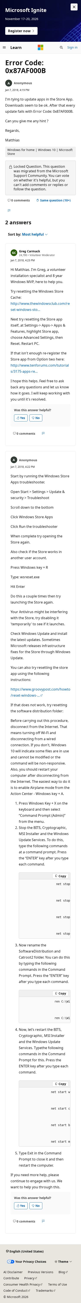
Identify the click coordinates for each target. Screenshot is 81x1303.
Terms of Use (57, 1284)
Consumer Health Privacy (21, 1284)
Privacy (29, 1278)
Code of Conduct (15, 1290)
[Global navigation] (4, 47)
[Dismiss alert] (74, 6)
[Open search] (61, 47)
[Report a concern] (9, 210)
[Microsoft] (40, 47)
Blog (62, 1272)
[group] (44, 909)
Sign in (72, 47)
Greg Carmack (29, 251)
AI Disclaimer (13, 1272)
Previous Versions (40, 1272)
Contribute (11, 1278)
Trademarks (44, 1290)
